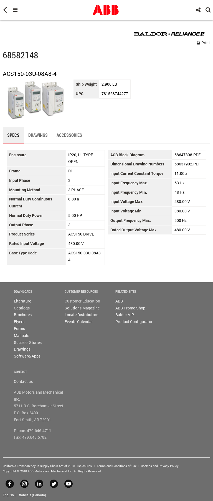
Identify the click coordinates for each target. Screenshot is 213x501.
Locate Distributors (81, 314)
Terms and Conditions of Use (117, 466)
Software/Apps (27, 356)
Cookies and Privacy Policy (160, 466)
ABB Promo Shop (130, 308)
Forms (19, 328)
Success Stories (28, 342)
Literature (22, 301)
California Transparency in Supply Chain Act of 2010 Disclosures (47, 466)
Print (205, 42)
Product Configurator (134, 321)
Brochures (23, 314)
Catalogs (22, 308)
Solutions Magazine (82, 308)
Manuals (21, 335)
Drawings (22, 349)
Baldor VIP (124, 314)
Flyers (19, 321)
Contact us (23, 381)
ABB (119, 301)
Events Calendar (79, 321)
